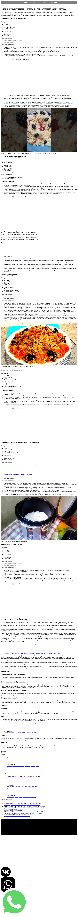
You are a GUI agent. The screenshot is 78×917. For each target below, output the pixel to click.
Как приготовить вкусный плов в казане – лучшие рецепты (19, 258)
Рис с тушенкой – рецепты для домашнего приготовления (22, 786)
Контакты (54, 2)
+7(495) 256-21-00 (15, 913)
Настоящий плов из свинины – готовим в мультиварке (18, 474)
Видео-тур (46, 2)
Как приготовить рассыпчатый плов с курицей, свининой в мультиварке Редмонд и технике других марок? (32, 653)
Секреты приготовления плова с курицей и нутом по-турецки (20, 732)
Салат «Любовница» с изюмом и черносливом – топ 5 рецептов (23, 776)
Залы (33, 2)
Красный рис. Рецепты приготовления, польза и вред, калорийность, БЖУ (23, 813)
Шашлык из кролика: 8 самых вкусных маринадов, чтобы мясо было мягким (24, 807)
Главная (26, 2)
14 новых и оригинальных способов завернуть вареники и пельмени (22, 805)
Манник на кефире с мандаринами (13, 810)
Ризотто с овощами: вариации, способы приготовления (21, 797)
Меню (38, 2)
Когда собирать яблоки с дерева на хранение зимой (17, 816)
